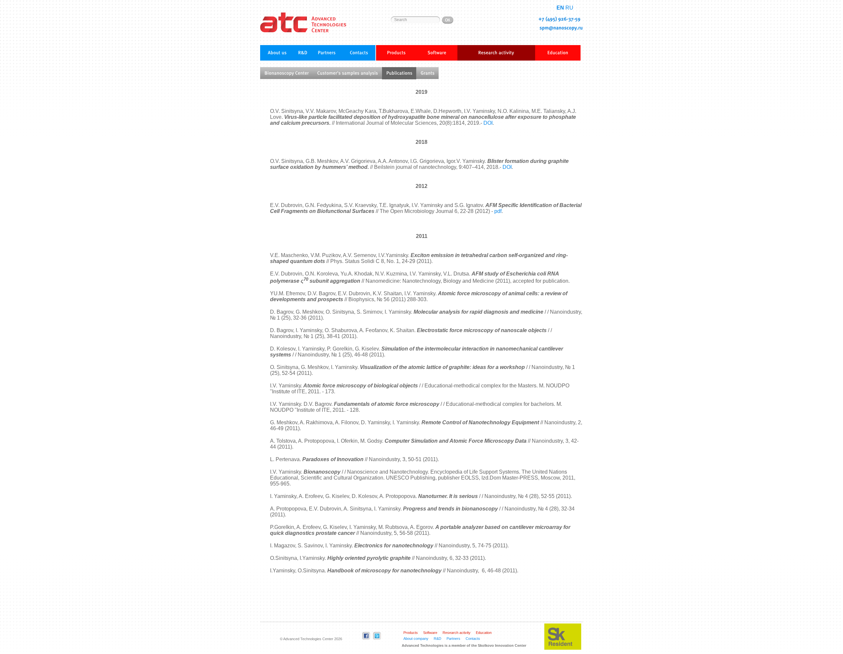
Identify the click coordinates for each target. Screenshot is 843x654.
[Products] (396, 53)
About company (415, 639)
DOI (488, 123)
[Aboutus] (277, 52)
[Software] (437, 53)
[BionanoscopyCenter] (286, 73)
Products (410, 633)
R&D (437, 639)
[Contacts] (358, 52)
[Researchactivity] (496, 53)
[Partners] (326, 52)
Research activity (457, 633)
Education (484, 633)
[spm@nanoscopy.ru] (561, 28)
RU (569, 8)
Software (430, 633)
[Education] (558, 53)
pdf (498, 211)
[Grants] (427, 73)
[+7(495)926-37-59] (559, 19)
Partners (453, 639)
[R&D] (302, 52)
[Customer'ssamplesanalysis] (347, 73)
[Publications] (399, 73)
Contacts (473, 639)
